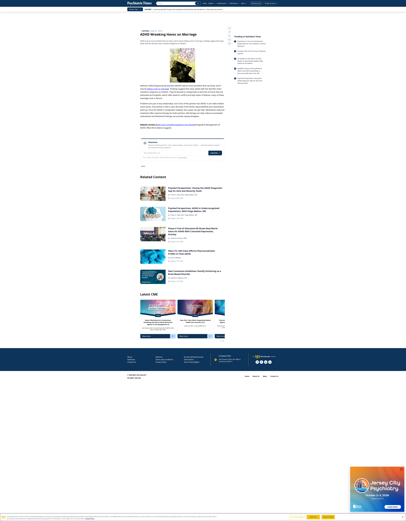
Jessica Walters (176, 258)
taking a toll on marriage (158, 89)
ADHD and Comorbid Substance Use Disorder (176, 124)
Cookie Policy (89, 519)
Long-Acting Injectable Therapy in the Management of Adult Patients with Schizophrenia (179, 9)
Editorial (159, 357)
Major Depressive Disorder (214, 9)
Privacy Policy (161, 362)
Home (247, 376)
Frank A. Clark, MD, (177, 195)
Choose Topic (133, 9)
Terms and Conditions (164, 359)
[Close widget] (401, 469)
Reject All (313, 517)
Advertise (131, 359)
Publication (233, 3)
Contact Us (131, 362)
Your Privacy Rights (191, 362)
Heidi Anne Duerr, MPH (179, 238)
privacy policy (183, 157)
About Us (256, 376)
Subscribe (214, 153)
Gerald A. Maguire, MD (179, 278)
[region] (203, 517)
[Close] (402, 517)
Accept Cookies (328, 517)
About (129, 357)
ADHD (143, 166)
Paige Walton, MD (191, 195)
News (205, 3)
